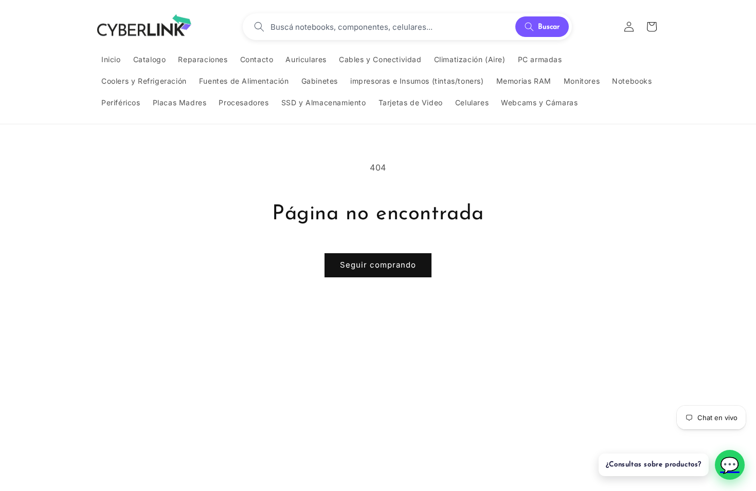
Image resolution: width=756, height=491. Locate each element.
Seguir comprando (378, 265)
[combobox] (389, 26)
